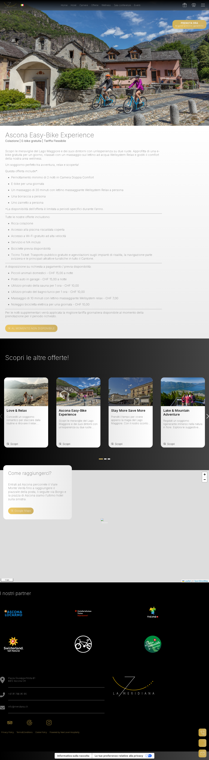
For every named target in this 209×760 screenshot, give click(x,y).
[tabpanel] (104, 63)
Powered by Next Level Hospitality (65, 732)
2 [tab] (105, 458)
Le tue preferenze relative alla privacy (119, 755)
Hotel (73, 5)
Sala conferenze (122, 5)
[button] (105, 522)
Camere (84, 5)
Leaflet (187, 580)
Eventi (137, 5)
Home (64, 5)
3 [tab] (109, 458)
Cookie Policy (41, 732)
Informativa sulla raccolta (73, 755)
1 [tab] (202, 121)
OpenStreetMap (201, 580)
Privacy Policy (7, 732)
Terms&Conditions (24, 732)
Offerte (94, 5)
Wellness (106, 5)
